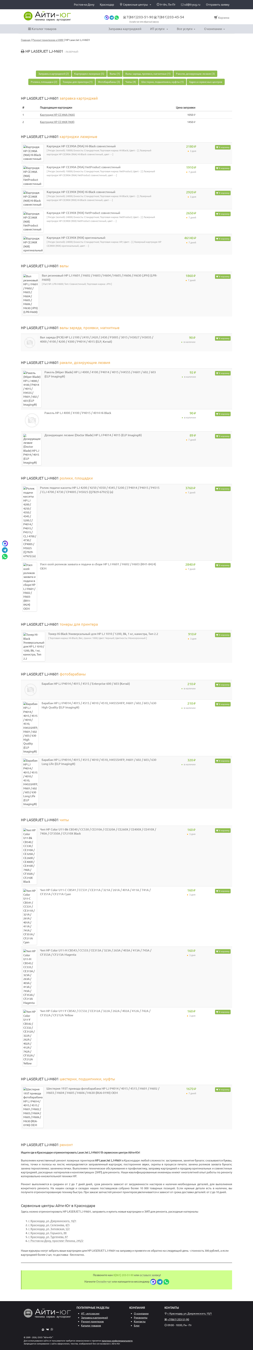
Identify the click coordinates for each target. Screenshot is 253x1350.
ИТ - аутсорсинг (90, 1313)
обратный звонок (151, 22)
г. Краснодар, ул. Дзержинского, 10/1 (52, 1221)
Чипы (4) (130, 81)
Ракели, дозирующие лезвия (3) (195, 73)
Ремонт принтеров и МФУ (47, 40)
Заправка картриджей (124, 29)
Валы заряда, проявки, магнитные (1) (148, 73)
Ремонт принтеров (92, 1321)
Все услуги (184, 29)
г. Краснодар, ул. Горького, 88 (47, 1233)
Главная (25, 40)
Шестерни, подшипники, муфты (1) (162, 81)
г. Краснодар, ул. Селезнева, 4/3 (48, 1225)
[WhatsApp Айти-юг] (116, 17)
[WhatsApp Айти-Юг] (52, 1329)
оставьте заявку (150, 1275)
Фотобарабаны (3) (109, 81)
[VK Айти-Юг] (47, 1329)
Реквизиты (140, 1317)
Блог (137, 1325)
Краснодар (107, 4)
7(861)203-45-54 (170, 17)
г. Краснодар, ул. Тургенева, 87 (48, 1237)
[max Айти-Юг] (43, 1329)
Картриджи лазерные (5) (89, 73)
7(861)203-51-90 (139, 17)
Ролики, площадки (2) (44, 81)
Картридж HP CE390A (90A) (57, 114)
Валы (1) (115, 73)
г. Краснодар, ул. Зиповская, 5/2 (49, 1229)
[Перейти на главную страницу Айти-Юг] (47, 16)
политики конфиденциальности (117, 1341)
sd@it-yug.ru (192, 4)
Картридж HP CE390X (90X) (57, 122)
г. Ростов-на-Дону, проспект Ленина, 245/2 (55, 1240)
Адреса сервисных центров (205, 81)
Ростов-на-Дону (84, 4)
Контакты (140, 1321)
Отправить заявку (217, 4)
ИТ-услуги (157, 29)
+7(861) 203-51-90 (178, 1319)
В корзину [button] (223, 147)
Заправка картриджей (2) (53, 73)
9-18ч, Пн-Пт (167, 4)
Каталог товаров (43, 29)
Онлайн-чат (134, 22)
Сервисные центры (135, 4)
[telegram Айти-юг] (111, 17)
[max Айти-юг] (106, 17)
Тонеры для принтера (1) (78, 81)
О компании (213, 29)
